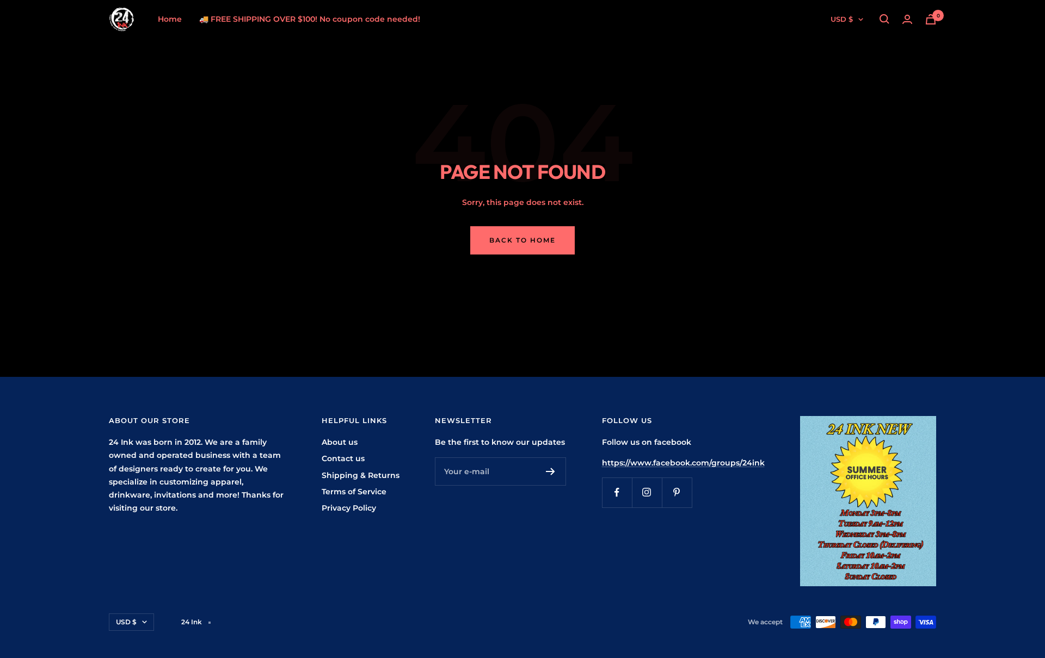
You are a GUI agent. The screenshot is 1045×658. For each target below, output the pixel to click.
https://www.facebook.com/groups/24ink (683, 463)
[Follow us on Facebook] (617, 492)
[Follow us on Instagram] (647, 492)
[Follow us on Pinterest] (677, 492)
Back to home (522, 240)
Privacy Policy (349, 508)
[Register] (550, 471)
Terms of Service (354, 491)
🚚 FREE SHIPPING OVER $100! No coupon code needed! (309, 19)
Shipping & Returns (360, 475)
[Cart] (930, 19)
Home (170, 19)
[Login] (907, 19)
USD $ (842, 19)
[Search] (884, 19)
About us (340, 442)
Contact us (343, 458)
